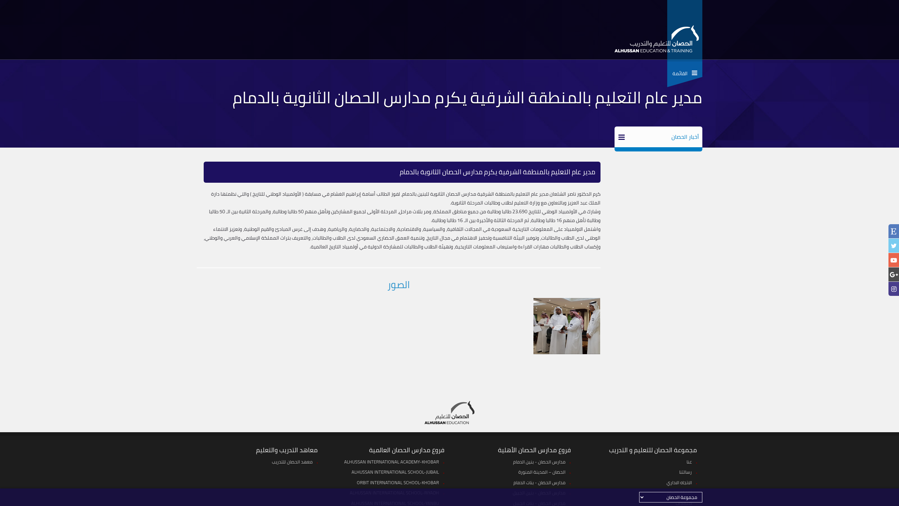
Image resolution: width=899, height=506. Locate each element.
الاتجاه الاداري (679, 482)
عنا (689, 462)
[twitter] (893, 246)
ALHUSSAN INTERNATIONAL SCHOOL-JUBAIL (395, 472)
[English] (894, 232)
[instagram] (893, 289)
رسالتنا (685, 472)
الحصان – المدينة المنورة (541, 472)
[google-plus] (893, 274)
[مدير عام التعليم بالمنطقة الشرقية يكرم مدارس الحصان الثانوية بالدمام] (566, 326)
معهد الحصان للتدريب (292, 462)
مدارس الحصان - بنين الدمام (539, 462)
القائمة (682, 73)
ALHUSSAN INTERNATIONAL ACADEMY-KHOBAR (391, 462)
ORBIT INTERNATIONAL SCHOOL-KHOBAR (398, 482)
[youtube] (893, 260)
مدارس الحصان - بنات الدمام (539, 482)
